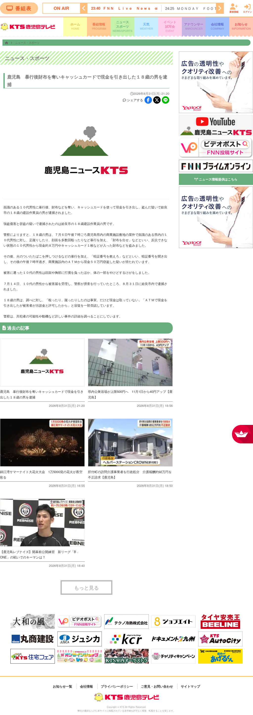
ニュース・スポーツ (27, 42)
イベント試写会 (170, 26)
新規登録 (234, 11)
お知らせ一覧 (62, 686)
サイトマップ (190, 686)
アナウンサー (193, 26)
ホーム (75, 26)
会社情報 (217, 26)
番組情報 (99, 26)
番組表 (23, 8)
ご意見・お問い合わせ (157, 686)
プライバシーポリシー (117, 686)
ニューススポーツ (122, 26)
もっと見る (86, 587)
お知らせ (241, 26)
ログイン (247, 11)
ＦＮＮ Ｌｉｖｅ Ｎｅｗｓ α (130, 8)
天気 (146, 26)
